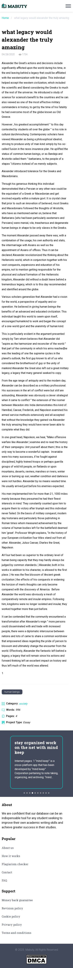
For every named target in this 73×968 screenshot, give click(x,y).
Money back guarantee (17, 900)
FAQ (4, 880)
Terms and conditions (16, 933)
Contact (7, 872)
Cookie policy (11, 916)
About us (8, 848)
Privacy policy (12, 924)
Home (5, 18)
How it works (11, 856)
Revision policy (12, 908)
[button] (24, 793)
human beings (12, 691)
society (23, 703)
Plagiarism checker (15, 864)
